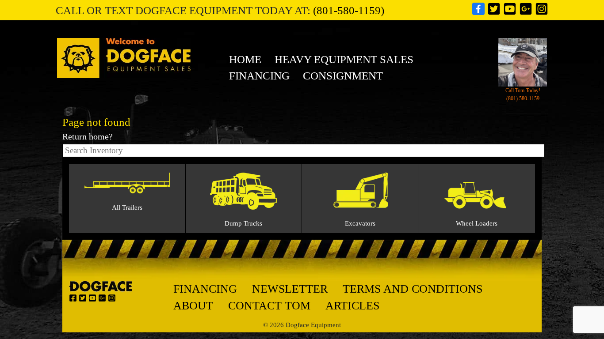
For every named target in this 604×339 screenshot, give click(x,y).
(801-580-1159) (348, 10)
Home (245, 59)
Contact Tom (269, 305)
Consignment (343, 76)
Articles (352, 305)
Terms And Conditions (412, 288)
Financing (259, 76)
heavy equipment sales (344, 59)
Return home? (87, 136)
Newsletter (290, 288)
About (193, 305)
